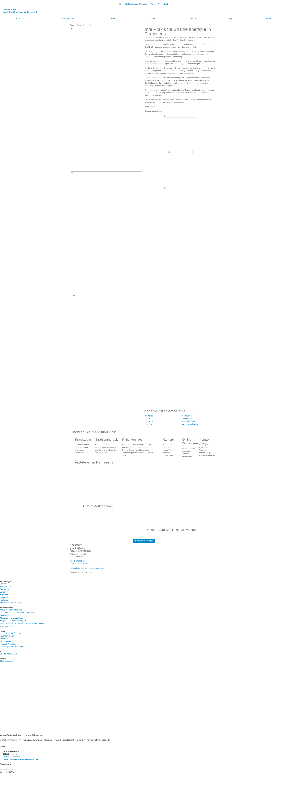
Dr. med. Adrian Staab (97, 506)
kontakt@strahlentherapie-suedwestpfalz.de (87, 568)
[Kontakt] (196, 439)
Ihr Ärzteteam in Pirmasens (91, 462)
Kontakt (268, 19)
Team (152, 19)
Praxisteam (83, 439)
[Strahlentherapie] (92, 439)
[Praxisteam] (72, 439)
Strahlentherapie (69, 19)
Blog (230, 19)
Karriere (193, 19)
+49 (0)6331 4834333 (80, 561)
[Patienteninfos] (119, 439)
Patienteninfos (132, 439)
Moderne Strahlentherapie (164, 411)
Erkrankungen (21, 19)
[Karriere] (160, 439)
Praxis (113, 19)
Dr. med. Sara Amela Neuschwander (171, 529)
